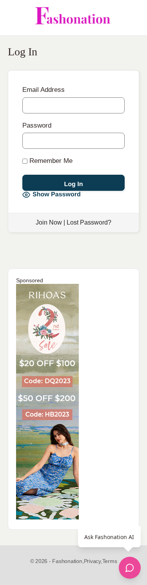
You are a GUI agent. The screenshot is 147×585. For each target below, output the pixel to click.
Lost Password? (89, 222)
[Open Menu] (12, 18)
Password (36, 125)
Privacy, (93, 561)
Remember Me (50, 161)
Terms (109, 561)
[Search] (132, 17)
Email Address (43, 89)
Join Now (49, 222)
